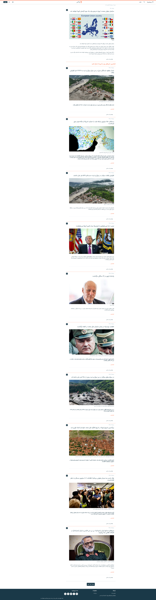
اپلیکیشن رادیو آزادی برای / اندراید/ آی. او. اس (108, 595)
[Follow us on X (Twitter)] (74, 594)
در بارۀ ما (95, 593)
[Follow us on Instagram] (68, 594)
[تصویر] (13, 2)
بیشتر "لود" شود (91, 584)
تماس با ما (114, 593)
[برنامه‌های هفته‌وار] (9, 2)
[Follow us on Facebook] (77, 594)
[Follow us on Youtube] (71, 594)
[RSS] (65, 594)
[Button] (109, 59)
